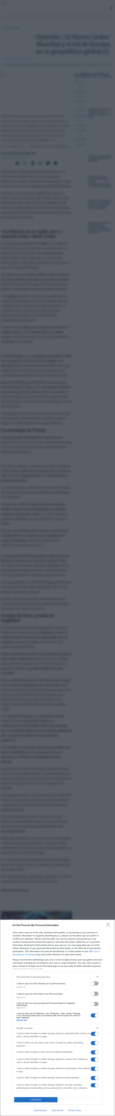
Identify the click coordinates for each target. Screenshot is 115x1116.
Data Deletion (40, 1110)
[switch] (95, 983)
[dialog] (57, 1018)
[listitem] (57, 976)
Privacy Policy (74, 1110)
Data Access (57, 1110)
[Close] (109, 925)
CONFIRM (35, 1100)
